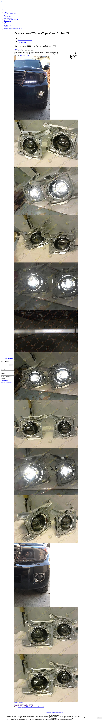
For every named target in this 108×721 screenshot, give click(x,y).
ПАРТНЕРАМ (8, 18)
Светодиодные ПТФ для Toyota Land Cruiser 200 (31, 707)
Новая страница (8, 358)
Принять (100, 718)
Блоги (19, 37)
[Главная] (39, 8)
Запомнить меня (7, 376)
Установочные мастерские (11, 19)
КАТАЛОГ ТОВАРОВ (10, 13)
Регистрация (4, 380)
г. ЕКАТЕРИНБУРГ (23, 42)
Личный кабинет (8, 25)
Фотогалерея (7, 23)
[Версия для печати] (5, 9)
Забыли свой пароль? (7, 382)
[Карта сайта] (3, 9)
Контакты (6, 29)
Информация (7, 21)
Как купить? (7, 16)
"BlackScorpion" (18, 49)
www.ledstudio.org (24, 55)
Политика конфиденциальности (40, 719)
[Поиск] (2, 9)
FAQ (5, 22)
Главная (6, 12)
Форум (6, 26)
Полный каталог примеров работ (13, 28)
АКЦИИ (6, 15)
